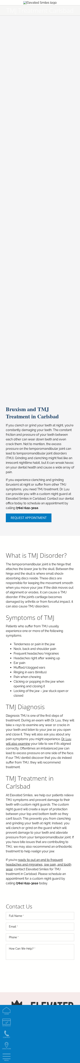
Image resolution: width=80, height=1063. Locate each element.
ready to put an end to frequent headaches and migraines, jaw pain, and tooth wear (38, 864)
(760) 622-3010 (27, 508)
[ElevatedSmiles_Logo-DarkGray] (40, 2)
